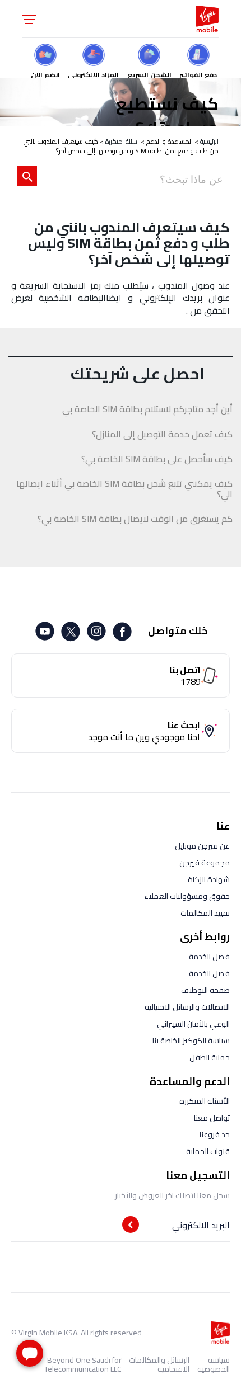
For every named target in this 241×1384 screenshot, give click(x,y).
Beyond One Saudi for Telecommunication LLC (83, 1364)
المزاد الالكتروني (93, 73)
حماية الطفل (209, 1057)
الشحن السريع (149, 73)
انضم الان (45, 73)
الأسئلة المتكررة (204, 1101)
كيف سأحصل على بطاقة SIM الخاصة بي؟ (157, 459)
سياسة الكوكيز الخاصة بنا (191, 1040)
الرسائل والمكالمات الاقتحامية (159, 1364)
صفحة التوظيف (205, 990)
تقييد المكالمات (205, 913)
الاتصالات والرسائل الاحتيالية (187, 1007)
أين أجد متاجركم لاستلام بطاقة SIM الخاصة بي (147, 409)
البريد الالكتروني (201, 1225)
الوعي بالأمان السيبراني (193, 1023)
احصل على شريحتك (138, 373)
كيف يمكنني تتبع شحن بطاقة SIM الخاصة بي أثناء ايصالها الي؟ (124, 489)
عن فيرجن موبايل (202, 846)
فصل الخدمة (209, 956)
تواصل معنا (212, 1117)
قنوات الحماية (208, 1151)
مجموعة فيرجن (204, 862)
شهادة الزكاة (209, 879)
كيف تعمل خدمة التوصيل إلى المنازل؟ (162, 434)
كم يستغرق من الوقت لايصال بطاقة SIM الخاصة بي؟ (135, 519)
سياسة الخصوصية (213, 1364)
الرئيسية (209, 141)
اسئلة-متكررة (122, 141)
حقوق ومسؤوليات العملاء (187, 896)
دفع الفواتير (198, 73)
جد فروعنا (215, 1134)
